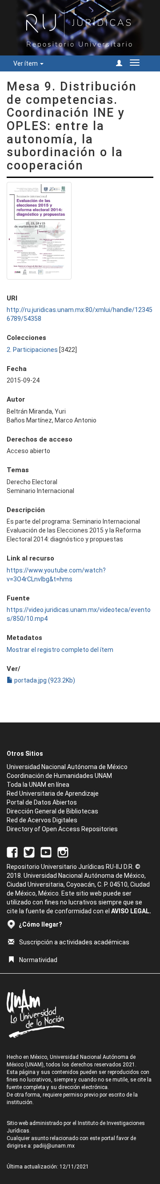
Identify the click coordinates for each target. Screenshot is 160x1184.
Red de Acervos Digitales (42, 820)
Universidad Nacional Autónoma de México (67, 766)
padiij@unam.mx (54, 1146)
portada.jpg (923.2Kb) (44, 680)
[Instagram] (62, 852)
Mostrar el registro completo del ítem (60, 649)
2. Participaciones (32, 349)
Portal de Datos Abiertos (42, 802)
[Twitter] (29, 852)
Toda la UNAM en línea (38, 784)
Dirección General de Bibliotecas (52, 811)
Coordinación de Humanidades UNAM (59, 775)
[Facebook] (12, 852)
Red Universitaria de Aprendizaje (53, 793)
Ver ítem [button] (26, 63)
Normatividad (38, 959)
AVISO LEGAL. (131, 911)
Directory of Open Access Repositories (62, 829)
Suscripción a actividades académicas (74, 942)
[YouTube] (46, 852)
